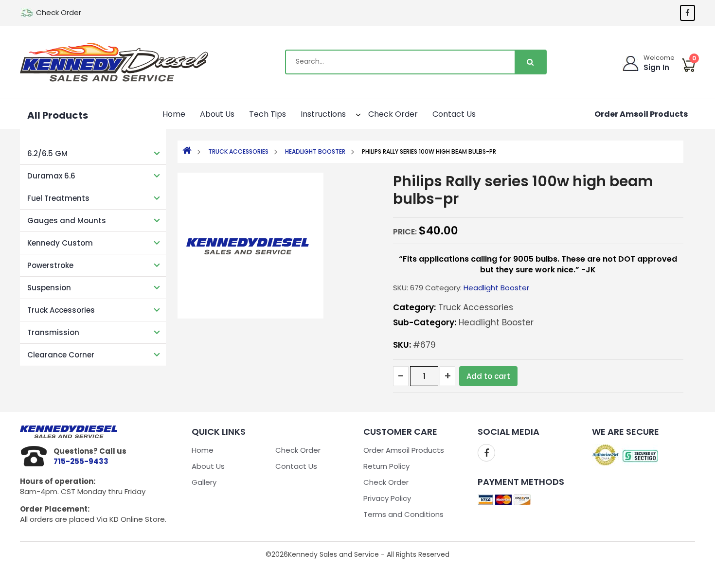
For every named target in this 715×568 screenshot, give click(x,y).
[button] (349, 113)
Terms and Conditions (403, 514)
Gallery (204, 482)
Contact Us (454, 114)
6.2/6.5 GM (47, 153)
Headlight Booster (315, 151)
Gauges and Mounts (66, 220)
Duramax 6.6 (51, 176)
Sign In (656, 67)
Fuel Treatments (58, 198)
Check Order (58, 12)
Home (173, 114)
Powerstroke (50, 265)
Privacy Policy (387, 498)
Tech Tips (267, 114)
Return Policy (386, 466)
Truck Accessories (61, 310)
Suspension (49, 288)
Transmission (53, 332)
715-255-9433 (81, 461)
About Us (217, 114)
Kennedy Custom (60, 243)
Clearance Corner (60, 355)
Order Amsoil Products (641, 114)
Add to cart (488, 376)
